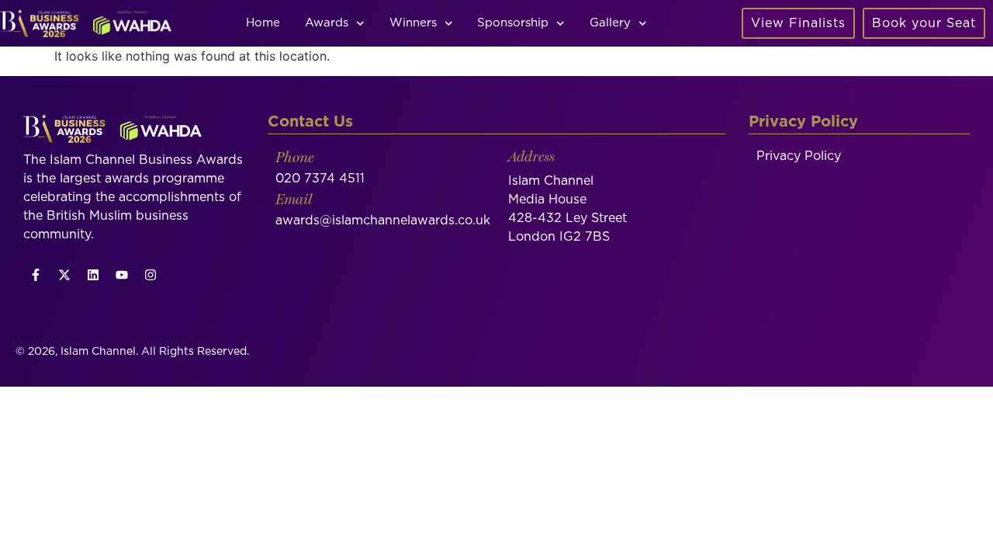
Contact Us (310, 122)
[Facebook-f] (35, 274)
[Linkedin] (93, 274)
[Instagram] (150, 274)
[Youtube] (121, 274)
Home (263, 23)
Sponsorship (512, 23)
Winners (413, 23)
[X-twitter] (64, 274)
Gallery (610, 23)
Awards (326, 23)
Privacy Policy (798, 156)
